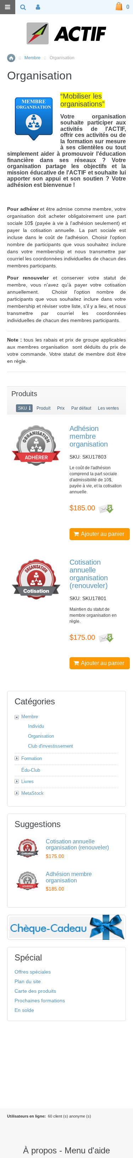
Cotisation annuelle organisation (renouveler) (89, 573)
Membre (32, 57)
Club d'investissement (50, 746)
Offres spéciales (33, 972)
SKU (22, 408)
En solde (24, 1010)
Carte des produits (35, 991)
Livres (27, 781)
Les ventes (108, 408)
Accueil (11, 58)
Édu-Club (30, 770)
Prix (61, 408)
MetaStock (32, 793)
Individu (36, 726)
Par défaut (81, 408)
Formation (31, 758)
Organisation (41, 736)
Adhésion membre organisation (89, 436)
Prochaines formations (40, 1000)
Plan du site (28, 981)
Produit (43, 408)
